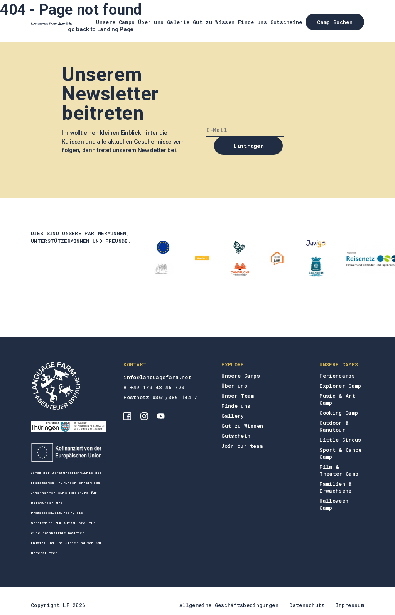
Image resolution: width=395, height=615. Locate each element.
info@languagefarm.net (157, 377)
